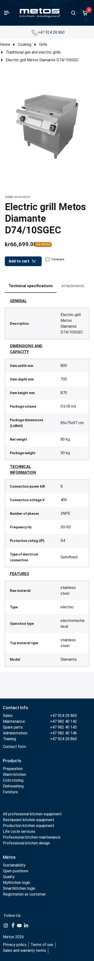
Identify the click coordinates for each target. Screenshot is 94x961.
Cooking (24, 44)
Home (5, 44)
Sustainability (14, 865)
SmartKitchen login (19, 888)
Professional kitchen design (26, 843)
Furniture (10, 792)
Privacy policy (15, 944)
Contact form (14, 746)
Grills (43, 44)
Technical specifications (31, 286)
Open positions (15, 871)
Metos (9, 857)
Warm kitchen (15, 774)
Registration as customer (24, 894)
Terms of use (42, 944)
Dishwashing (13, 786)
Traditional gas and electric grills (33, 52)
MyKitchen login (16, 882)
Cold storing (13, 780)
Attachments (72, 286)
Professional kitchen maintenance (31, 837)
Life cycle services (19, 831)
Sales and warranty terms (24, 950)
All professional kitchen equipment (32, 814)
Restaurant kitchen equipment (28, 820)
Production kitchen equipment (28, 825)
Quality (9, 876)
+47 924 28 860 (52, 32)
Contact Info (15, 707)
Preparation (13, 768)
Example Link (6, 925)
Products (12, 760)
